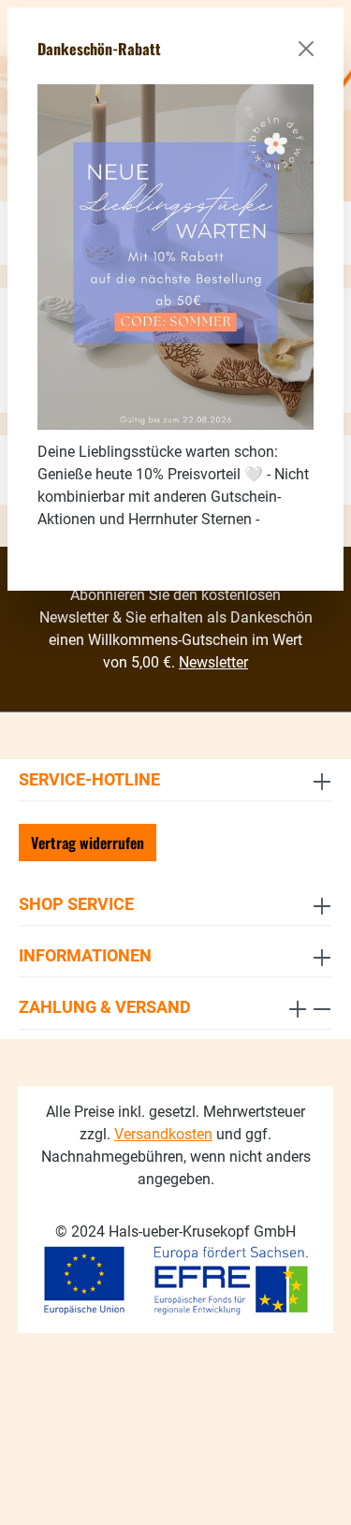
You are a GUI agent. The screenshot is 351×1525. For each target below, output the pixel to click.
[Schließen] (306, 49)
